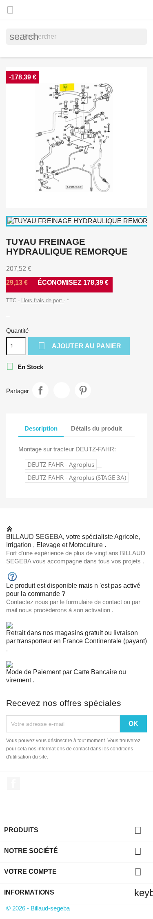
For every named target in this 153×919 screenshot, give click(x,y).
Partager (40, 390)
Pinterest (83, 390)
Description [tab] (41, 428)
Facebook (13, 783)
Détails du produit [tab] (96, 428)
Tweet (61, 390)
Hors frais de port (42, 300)
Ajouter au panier (79, 345)
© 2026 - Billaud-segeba (38, 908)
